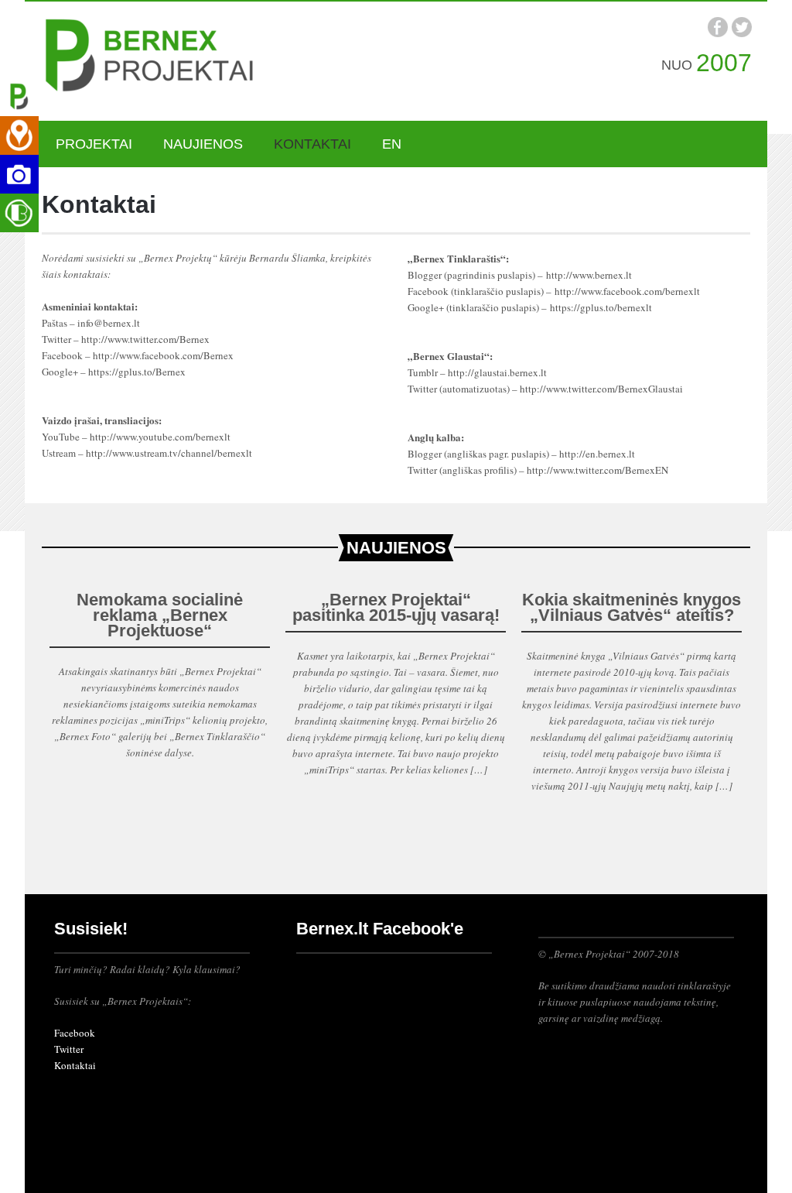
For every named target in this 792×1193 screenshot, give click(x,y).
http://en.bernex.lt (597, 454)
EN (391, 144)
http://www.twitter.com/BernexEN (597, 470)
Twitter (69, 1049)
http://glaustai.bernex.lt (497, 372)
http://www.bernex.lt (589, 275)
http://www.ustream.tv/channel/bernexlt (169, 453)
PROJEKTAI (94, 144)
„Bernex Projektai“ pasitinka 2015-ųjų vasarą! (396, 607)
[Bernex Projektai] (156, 58)
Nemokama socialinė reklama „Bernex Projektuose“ (160, 615)
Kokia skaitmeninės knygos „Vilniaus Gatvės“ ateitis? (631, 607)
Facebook (74, 1033)
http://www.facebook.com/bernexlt (627, 291)
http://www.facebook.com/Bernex (163, 355)
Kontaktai (75, 1065)
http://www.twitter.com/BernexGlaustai (601, 389)
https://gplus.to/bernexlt (601, 307)
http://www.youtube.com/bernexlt (160, 437)
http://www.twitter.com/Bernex (145, 339)
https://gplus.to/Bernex (137, 372)
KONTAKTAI (312, 144)
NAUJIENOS (203, 144)
